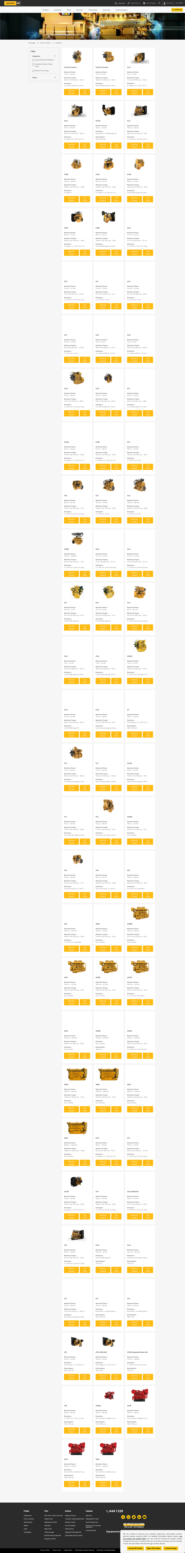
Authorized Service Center (74, 1535)
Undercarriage (49, 1532)
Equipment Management (73, 1532)
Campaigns (27, 1532)
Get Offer (85, 92)
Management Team (92, 1519)
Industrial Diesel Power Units (44, 65)
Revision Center (70, 1522)
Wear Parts (48, 1529)
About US (89, 1515)
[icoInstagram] (128, 1517)
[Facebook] (123, 1517)
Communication (91, 1530)
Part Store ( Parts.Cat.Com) (53, 1515)
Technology (92, 10)
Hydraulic (47, 1525)
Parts (69, 10)
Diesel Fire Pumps (42, 71)
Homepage (32, 43)
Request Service (135, 3)
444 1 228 (116, 1511)
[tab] (44, 51)
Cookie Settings (171, 1548)
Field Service (69, 1529)
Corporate (106, 10)
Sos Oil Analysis (70, 1525)
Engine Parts (48, 1519)
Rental (26, 1525)
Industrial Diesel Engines (44, 60)
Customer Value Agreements (74, 1519)
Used (25, 1529)
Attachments (28, 1522)
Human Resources (92, 1522)
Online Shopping (151, 3)
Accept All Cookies (135, 1548)
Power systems (45, 43)
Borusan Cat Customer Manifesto (93, 1526)
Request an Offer (50, 1539)
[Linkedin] (139, 1517)
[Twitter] (134, 1517)
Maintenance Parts (50, 1522)
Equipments (27, 1515)
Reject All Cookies (153, 1548)
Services (79, 10)
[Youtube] (144, 1517)
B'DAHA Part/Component (52, 1535)
